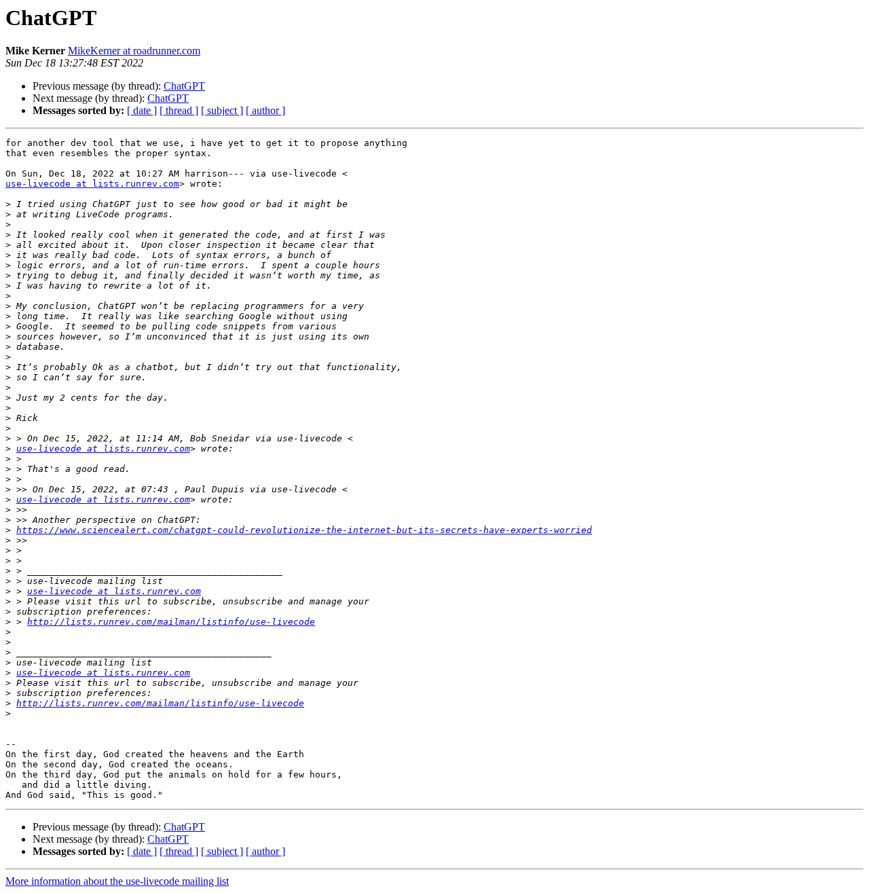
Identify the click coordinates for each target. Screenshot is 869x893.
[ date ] (142, 110)
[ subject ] (222, 110)
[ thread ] (179, 110)
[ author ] (265, 110)
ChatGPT (184, 86)
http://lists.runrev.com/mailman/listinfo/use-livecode (171, 622)
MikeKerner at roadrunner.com (134, 50)
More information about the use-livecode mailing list (117, 881)
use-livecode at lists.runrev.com (92, 184)
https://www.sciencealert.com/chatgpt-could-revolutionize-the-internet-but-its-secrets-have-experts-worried (304, 530)
